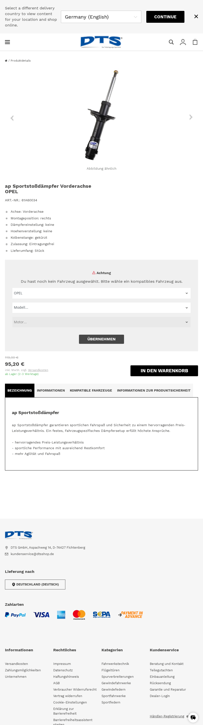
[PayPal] (15, 618)
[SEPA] (101, 617)
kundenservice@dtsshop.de (32, 554)
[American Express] (61, 617)
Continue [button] (165, 16)
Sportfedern (111, 702)
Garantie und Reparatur (168, 689)
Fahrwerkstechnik (115, 664)
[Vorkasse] (130, 617)
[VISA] (41, 618)
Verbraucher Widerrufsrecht (75, 689)
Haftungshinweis (66, 676)
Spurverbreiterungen (118, 676)
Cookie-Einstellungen (70, 702)
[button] (193, 718)
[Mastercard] (79, 618)
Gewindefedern (114, 689)
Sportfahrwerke (114, 696)
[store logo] (101, 42)
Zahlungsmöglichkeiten (23, 670)
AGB (56, 683)
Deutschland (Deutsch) (37, 584)
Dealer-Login (160, 696)
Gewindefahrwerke (116, 683)
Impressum (62, 664)
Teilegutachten (161, 670)
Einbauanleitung (162, 676)
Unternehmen (15, 676)
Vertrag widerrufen (67, 696)
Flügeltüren (111, 670)
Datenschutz (63, 670)
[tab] (19, 390)
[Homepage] (6, 60)
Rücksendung (160, 683)
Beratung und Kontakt (166, 664)
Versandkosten (38, 370)
